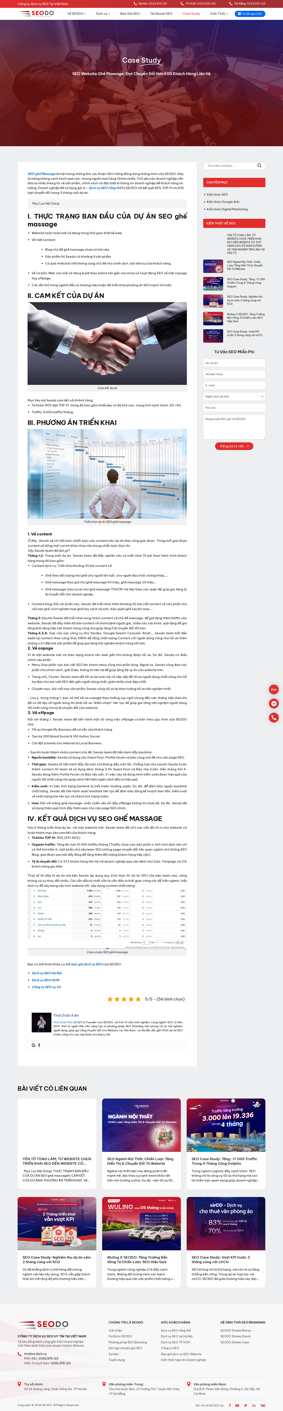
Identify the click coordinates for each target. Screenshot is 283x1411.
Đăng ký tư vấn (232, 446)
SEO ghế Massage (42, 174)
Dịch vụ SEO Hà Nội (47, 973)
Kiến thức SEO (217, 194)
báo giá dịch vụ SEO (86, 964)
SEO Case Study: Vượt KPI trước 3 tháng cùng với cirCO (244, 333)
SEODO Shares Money (235, 1330)
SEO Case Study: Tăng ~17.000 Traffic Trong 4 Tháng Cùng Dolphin (246, 283)
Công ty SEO (170, 1348)
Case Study (191, 14)
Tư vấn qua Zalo (252, 14)
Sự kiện (114, 1354)
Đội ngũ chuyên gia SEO (125, 1348)
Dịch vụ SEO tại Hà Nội (177, 1336)
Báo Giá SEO (130, 14)
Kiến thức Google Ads (223, 202)
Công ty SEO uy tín (46, 987)
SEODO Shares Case (234, 1342)
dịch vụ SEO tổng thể (105, 188)
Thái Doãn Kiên (63, 1022)
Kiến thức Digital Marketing (227, 209)
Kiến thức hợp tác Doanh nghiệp (183, 1360)
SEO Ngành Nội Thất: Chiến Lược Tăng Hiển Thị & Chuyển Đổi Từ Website (245, 265)
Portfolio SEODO (120, 1336)
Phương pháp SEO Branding (128, 1342)
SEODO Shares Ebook (235, 1336)
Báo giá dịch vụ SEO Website (181, 1354)
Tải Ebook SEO (161, 14)
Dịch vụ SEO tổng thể (176, 1330)
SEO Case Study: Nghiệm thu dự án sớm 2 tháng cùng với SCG (244, 300)
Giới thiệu (115, 1330)
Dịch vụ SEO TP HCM (175, 1342)
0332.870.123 (48, 1358)
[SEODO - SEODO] (36, 13)
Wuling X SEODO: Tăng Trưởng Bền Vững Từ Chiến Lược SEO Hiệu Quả (246, 318)
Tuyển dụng (117, 1360)
